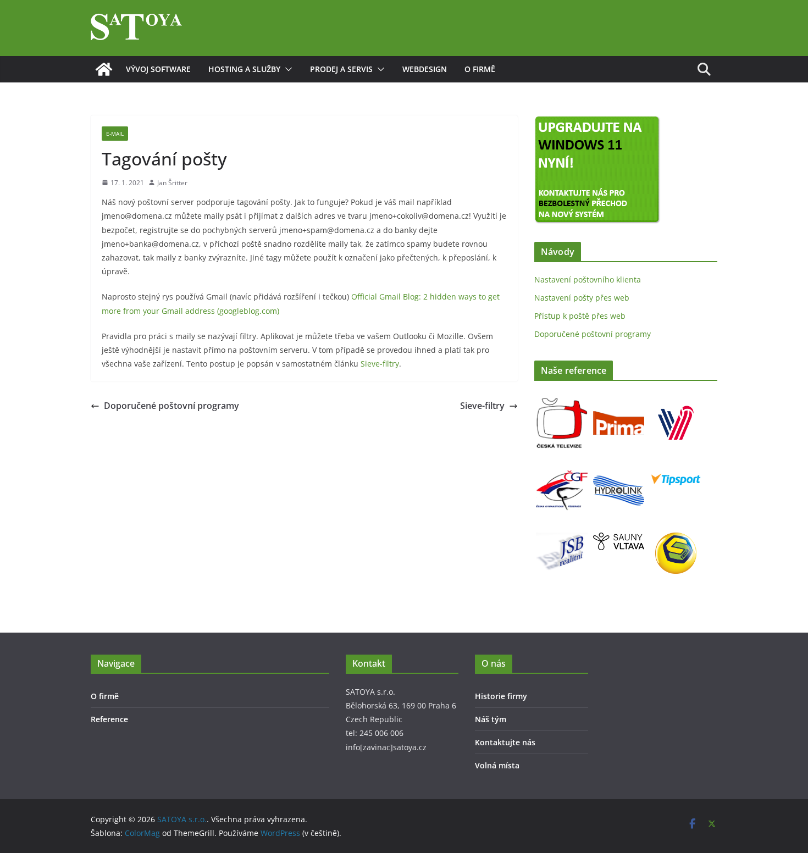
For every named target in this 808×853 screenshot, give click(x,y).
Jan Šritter (172, 182)
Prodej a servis (341, 69)
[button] (286, 69)
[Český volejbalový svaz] (675, 404)
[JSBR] (561, 539)
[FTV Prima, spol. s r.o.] (618, 404)
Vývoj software (158, 69)
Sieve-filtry (380, 363)
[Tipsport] (675, 472)
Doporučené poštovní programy (171, 406)
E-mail (115, 133)
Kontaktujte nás (505, 742)
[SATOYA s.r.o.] (104, 69)
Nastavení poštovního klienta (587, 279)
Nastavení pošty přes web (581, 297)
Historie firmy (501, 696)
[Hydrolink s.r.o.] (618, 472)
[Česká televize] (561, 404)
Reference (109, 719)
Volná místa (497, 765)
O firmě (479, 69)
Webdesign (424, 69)
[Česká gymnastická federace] (561, 472)
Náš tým (490, 719)
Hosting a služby (244, 69)
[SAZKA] (675, 539)
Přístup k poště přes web (580, 316)
